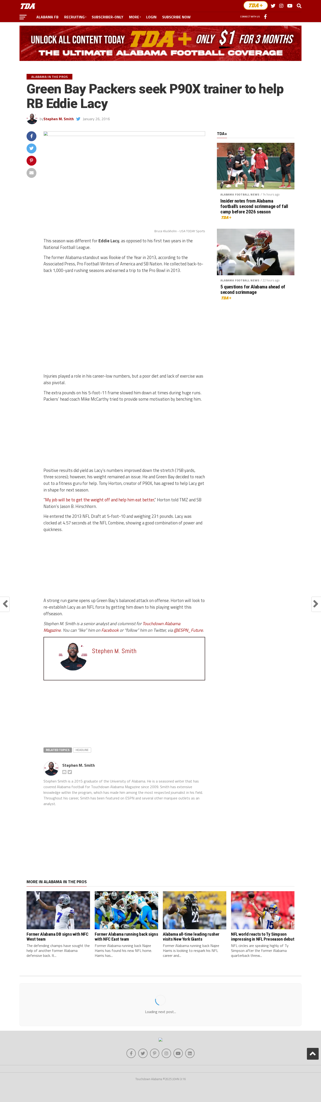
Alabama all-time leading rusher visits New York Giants (191, 936)
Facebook (110, 630)
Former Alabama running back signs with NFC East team (126, 936)
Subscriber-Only (107, 17)
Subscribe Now (176, 17)
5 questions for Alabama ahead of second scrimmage (252, 289)
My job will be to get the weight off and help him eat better (99, 499)
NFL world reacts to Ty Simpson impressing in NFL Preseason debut (262, 936)
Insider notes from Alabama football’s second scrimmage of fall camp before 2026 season (254, 206)
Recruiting (74, 17)
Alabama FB (47, 17)
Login (151, 17)
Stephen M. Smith (58, 119)
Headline (82, 749)
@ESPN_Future (188, 630)
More (134, 17)
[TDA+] (255, 5)
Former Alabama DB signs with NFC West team (57, 936)
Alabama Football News (239, 194)
